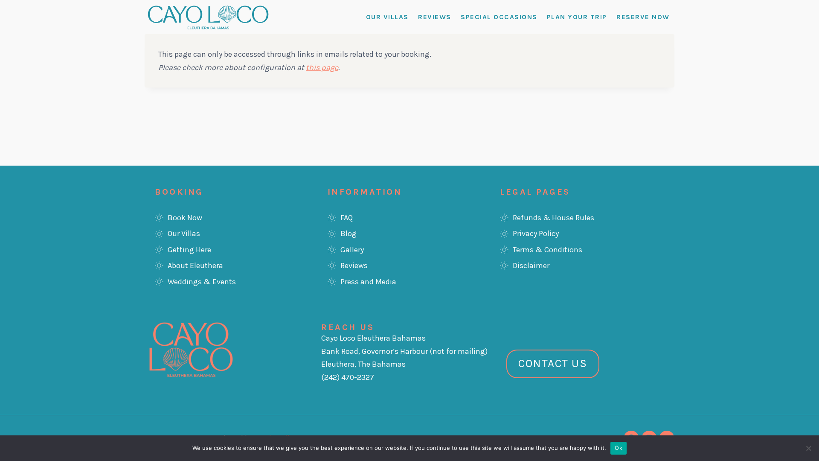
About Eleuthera (195, 265)
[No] (808, 448)
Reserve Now (643, 17)
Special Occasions (499, 17)
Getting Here (189, 249)
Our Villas (387, 17)
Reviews (434, 17)
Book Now (185, 217)
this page (322, 67)
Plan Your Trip (577, 17)
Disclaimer (531, 265)
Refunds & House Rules (553, 217)
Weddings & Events (202, 281)
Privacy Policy (536, 233)
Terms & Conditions (547, 249)
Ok (618, 447)
